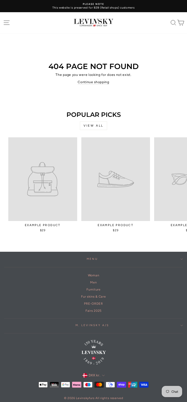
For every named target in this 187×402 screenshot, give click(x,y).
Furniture (93, 289)
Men (93, 282)
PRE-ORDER (93, 303)
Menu (92, 259)
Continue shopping (93, 82)
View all (93, 125)
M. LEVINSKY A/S (92, 325)
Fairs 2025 (93, 310)
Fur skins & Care (93, 296)
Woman (93, 275)
